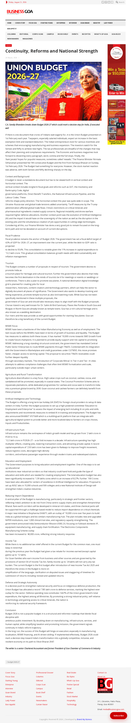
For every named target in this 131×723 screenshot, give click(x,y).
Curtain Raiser (42, 704)
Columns (11, 34)
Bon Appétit (12, 29)
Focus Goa (33, 23)
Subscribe (119, 715)
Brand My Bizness (84, 719)
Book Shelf (63, 34)
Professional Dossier (44, 672)
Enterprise (61, 23)
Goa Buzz (116, 34)
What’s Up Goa (101, 34)
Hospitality (71, 700)
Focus (8, 45)
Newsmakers (13, 39)
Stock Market (72, 696)
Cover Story (20, 23)
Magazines (28, 39)
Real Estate (71, 672)
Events (75, 34)
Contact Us (102, 672)
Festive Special (73, 684)
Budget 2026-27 (13, 662)
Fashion (70, 692)
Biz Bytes (86, 34)
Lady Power (108, 23)
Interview (73, 23)
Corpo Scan (37, 34)
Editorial (24, 34)
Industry (96, 23)
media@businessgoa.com (113, 709)
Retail (69, 688)
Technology (72, 704)
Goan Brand (84, 23)
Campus (50, 34)
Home (9, 23)
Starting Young (47, 23)
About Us (101, 676)
